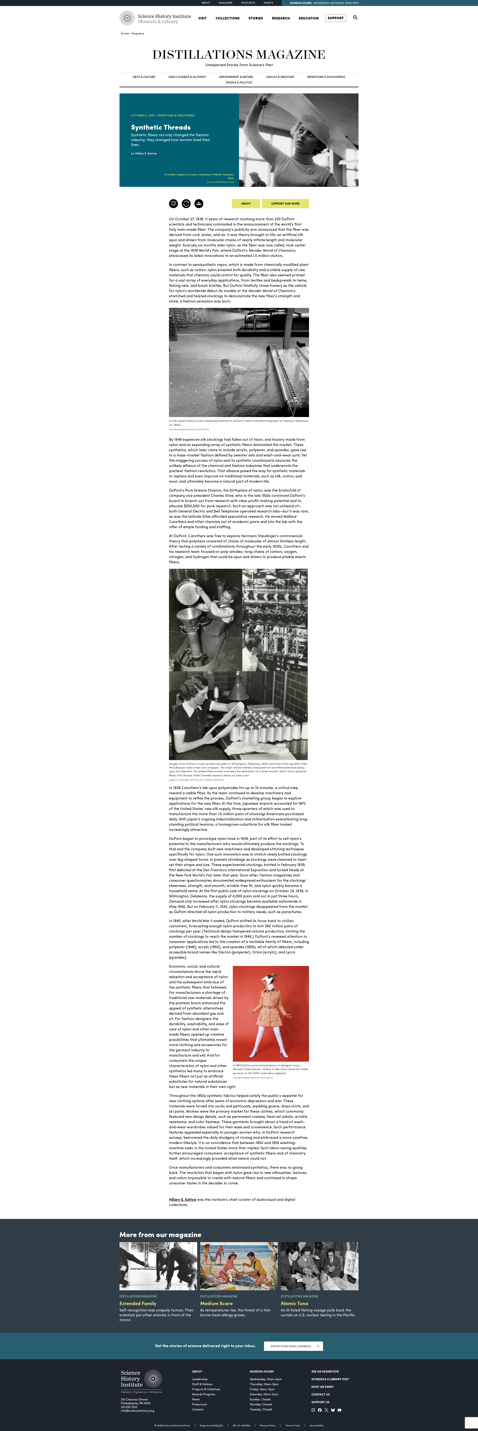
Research (281, 18)
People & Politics (239, 82)
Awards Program (203, 1394)
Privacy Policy (267, 1425)
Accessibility (317, 1425)
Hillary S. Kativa (182, 1200)
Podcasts (248, 3)
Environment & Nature (236, 77)
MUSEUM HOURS (262, 1371)
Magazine (225, 3)
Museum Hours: (301, 3)
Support (336, 17)
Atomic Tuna (294, 1303)
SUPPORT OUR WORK (285, 203)
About (205, 3)
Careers (198, 1409)
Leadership (200, 1379)
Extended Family (138, 1303)
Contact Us (320, 1394)
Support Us (320, 1402)
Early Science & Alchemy (187, 77)
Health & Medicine (280, 77)
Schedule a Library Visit (330, 1379)
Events (268, 3)
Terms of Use (292, 1425)
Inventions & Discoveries (326, 77)
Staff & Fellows (202, 1384)
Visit (202, 18)
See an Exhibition (325, 1371)
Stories (256, 18)
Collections (228, 18)
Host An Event (322, 1386)
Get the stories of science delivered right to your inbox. (205, 1345)
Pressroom (199, 1404)
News (196, 1399)
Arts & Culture (144, 77)
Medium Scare (216, 1303)
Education (309, 18)
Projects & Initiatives (206, 1389)
